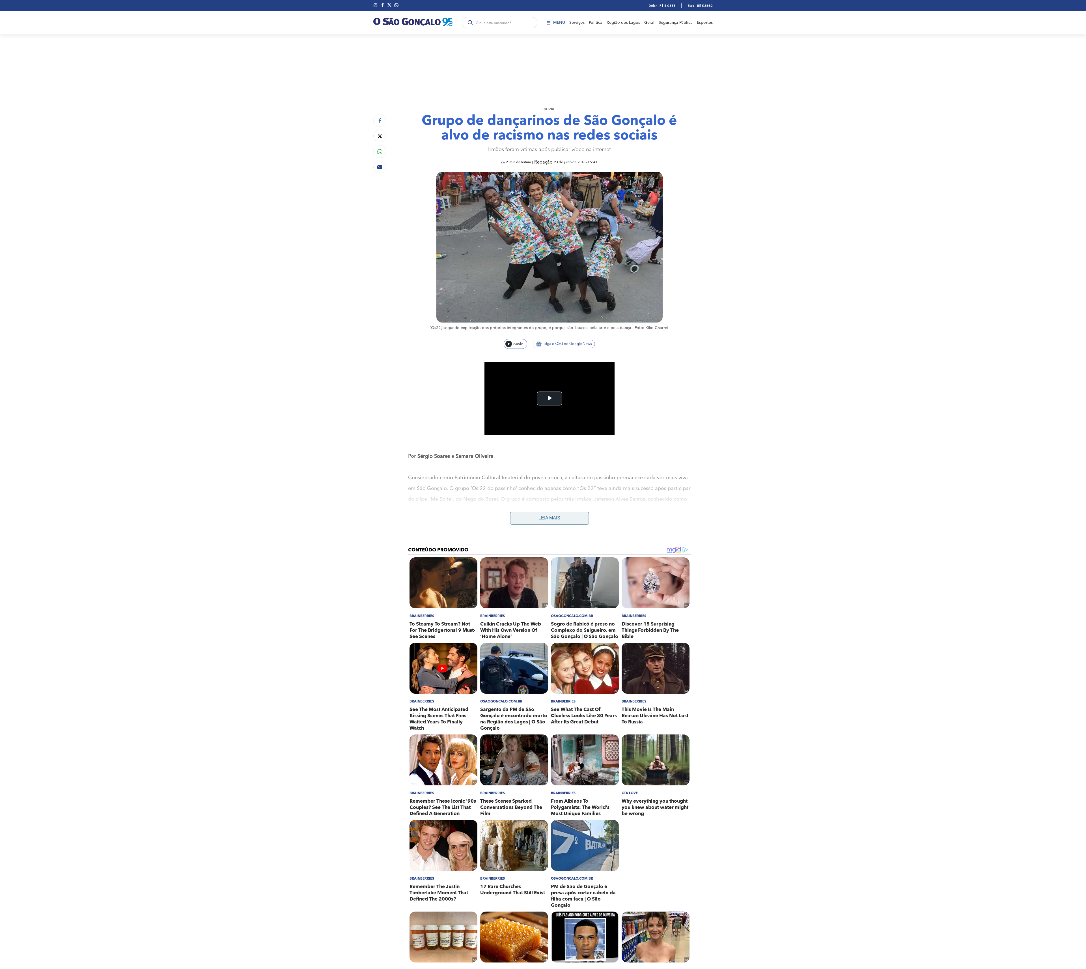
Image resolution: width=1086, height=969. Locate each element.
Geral (649, 23)
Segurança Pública (676, 23)
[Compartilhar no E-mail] (379, 167)
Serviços (577, 23)
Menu (559, 23)
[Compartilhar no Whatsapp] (379, 151)
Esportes (705, 23)
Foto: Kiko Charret (652, 328)
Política (595, 23)
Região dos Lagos (623, 23)
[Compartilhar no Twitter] (379, 136)
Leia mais (549, 517)
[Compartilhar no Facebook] (379, 120)
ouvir (518, 344)
